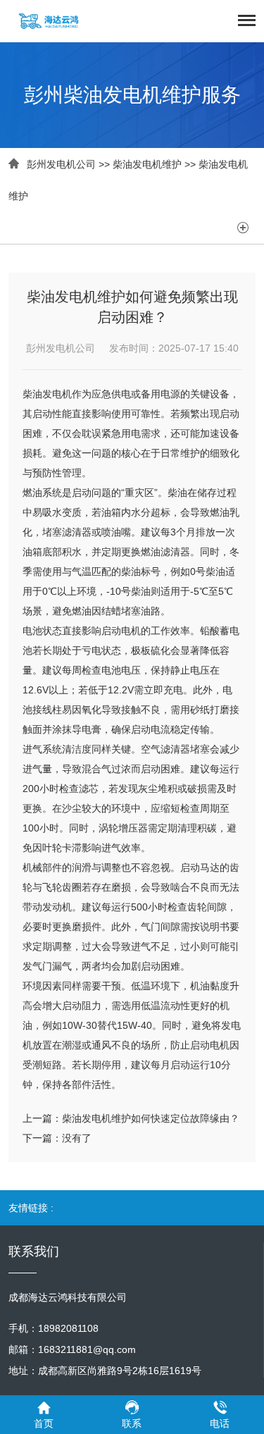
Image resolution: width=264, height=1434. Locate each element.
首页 (44, 1423)
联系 (132, 1423)
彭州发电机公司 (61, 164)
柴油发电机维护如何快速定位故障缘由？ (150, 1118)
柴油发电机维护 (147, 164)
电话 (220, 1423)
